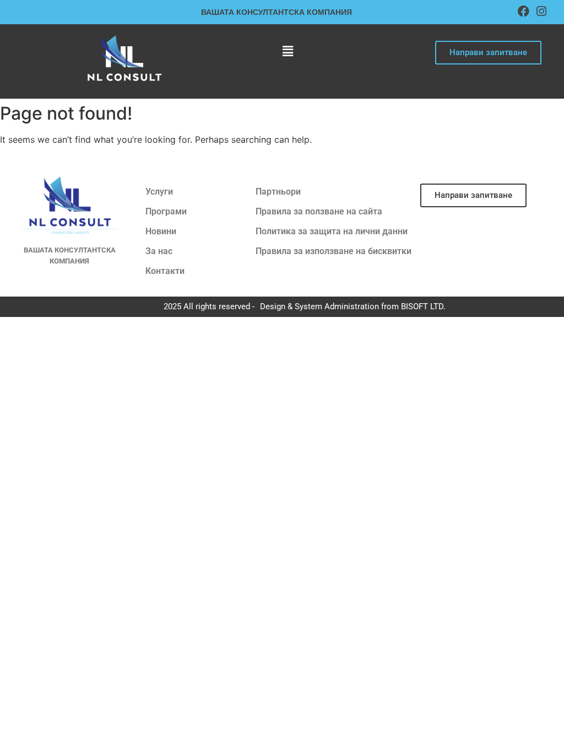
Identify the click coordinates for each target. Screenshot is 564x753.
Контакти (165, 271)
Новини (160, 231)
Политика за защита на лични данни (332, 231)
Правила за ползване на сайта (319, 211)
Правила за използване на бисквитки (333, 251)
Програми (166, 211)
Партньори (278, 191)
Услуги (159, 191)
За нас (158, 251)
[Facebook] (523, 11)
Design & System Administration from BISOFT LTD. (353, 306)
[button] (287, 51)
